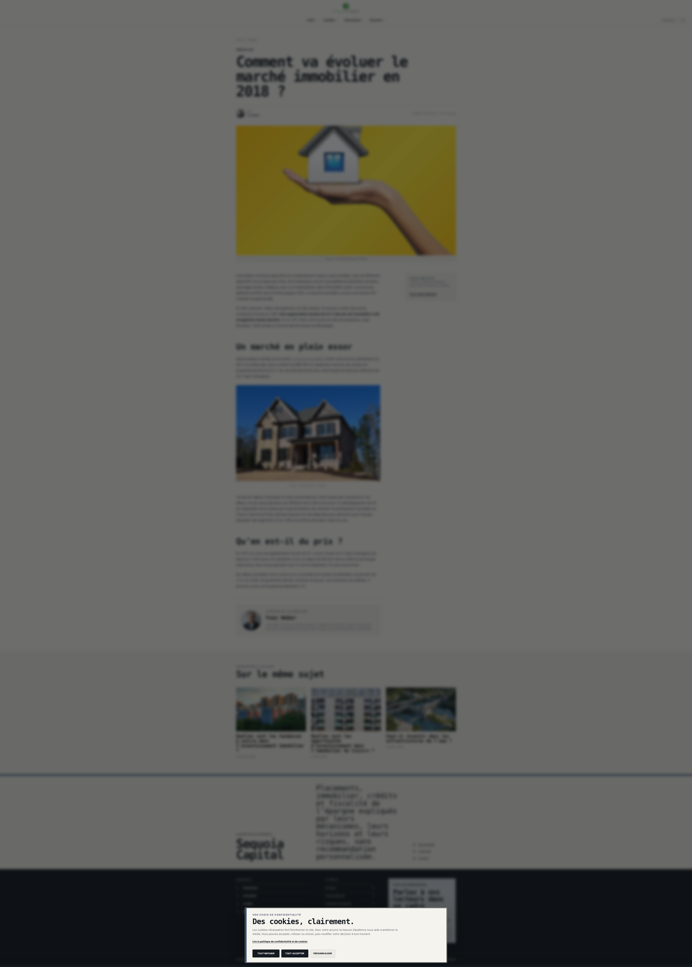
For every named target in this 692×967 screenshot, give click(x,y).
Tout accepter (294, 953)
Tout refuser (266, 953)
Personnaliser (322, 953)
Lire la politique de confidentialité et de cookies (279, 941)
